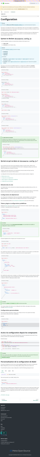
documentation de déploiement (18, 200)
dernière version (21, 9)
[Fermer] (39, 1)
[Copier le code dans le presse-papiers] (38, 72)
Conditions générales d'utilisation (7, 442)
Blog (1, 426)
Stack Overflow (3, 416)
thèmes (6, 205)
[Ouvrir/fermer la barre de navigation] (1, 3)
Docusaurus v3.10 (18, 0)
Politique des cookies (5, 443)
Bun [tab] (13, 370)
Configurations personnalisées (7, 181)
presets (15, 205)
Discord (2, 419)
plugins (10, 205)
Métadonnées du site (5, 176)
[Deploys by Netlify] (3, 433)
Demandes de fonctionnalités (6, 417)
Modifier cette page (5, 394)
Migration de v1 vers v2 (5, 410)
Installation (3, 408)
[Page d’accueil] (2, 12)
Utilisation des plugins (9, 307)
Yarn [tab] (6, 370)
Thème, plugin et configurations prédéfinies (10, 179)
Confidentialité (3, 440)
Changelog (3, 427)
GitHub (2, 429)
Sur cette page (4, 16)
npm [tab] (2, 370)
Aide (1, 420)
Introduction (3, 407)
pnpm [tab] (9, 370)
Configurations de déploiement (7, 177)
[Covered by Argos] (4, 435)
